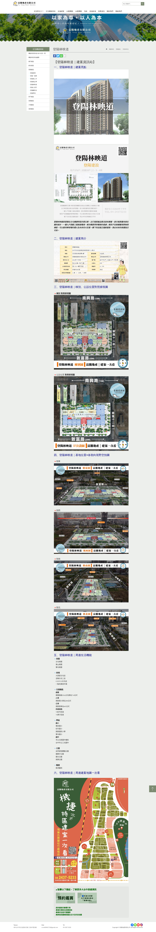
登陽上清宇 (33, 87)
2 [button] (79, 38)
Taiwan (16, 925)
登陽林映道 (33, 84)
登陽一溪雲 (33, 76)
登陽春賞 (33, 73)
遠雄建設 (31, 109)
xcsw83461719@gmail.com (50, 927)
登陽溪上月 (33, 78)
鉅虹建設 (31, 65)
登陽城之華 (33, 81)
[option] (78, 25)
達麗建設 (31, 100)
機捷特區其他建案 (34, 57)
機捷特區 (111, 49)
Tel (64, 925)
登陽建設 (31, 69)
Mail (43, 925)
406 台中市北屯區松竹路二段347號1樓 (25, 927)
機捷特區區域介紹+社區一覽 (37, 53)
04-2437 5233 (67, 927)
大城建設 (31, 105)
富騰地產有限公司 (24, 3)
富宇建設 (31, 96)
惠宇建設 (31, 61)
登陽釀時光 (33, 90)
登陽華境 (33, 93)
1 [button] (76, 38)
